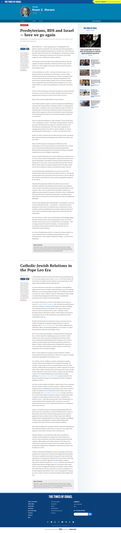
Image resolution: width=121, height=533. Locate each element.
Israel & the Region (32, 501)
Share (23, 48)
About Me (41, 21)
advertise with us (54, 508)
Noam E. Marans (43, 9)
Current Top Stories (90, 30)
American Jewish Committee (45, 304)
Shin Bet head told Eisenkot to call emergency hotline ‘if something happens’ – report (96, 62)
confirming (56, 462)
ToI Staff (90, 55)
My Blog (34, 21)
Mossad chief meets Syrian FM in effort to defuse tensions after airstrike (96, 82)
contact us (53, 513)
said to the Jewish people (48, 325)
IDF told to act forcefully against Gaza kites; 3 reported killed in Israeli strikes (95, 92)
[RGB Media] (61, 529)
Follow (34, 13)
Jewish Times (31, 504)
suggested (57, 279)
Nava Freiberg (93, 85)
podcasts (30, 515)
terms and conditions (55, 501)
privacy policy (54, 504)
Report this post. (23, 70)
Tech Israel (30, 508)
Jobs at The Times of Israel (56, 510)
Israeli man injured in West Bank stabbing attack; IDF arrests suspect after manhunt (96, 103)
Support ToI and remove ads (114, 1)
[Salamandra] (72, 529)
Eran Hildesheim (94, 76)
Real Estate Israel (32, 510)
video (29, 517)
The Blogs (35, 7)
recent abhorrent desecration (51, 393)
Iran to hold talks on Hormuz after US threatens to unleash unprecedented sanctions (90, 51)
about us (53, 506)
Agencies (92, 107)
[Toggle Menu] (2, 2)
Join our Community (101, 1)
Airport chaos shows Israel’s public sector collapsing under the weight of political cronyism (95, 72)
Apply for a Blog (96, 21)
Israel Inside (31, 506)
